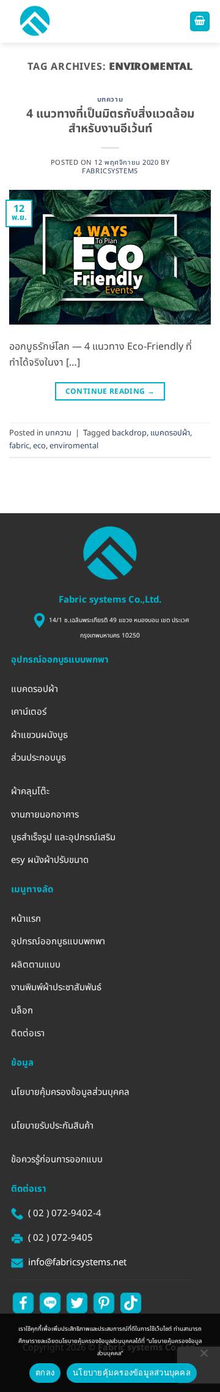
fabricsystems (110, 171)
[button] (34, 21)
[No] (203, 1354)
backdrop (129, 433)
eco (39, 446)
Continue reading (110, 391)
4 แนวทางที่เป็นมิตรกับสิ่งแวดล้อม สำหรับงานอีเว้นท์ (110, 121)
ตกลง (44, 1372)
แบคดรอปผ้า (170, 433)
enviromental (74, 446)
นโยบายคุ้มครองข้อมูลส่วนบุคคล (132, 1372)
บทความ (110, 99)
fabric (19, 446)
